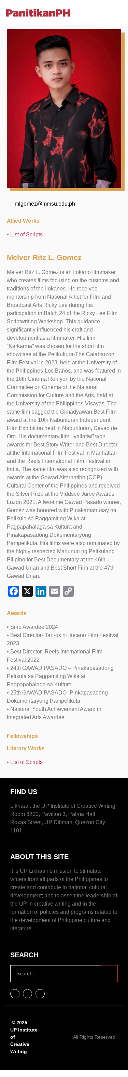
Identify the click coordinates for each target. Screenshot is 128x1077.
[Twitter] (27, 993)
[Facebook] (14, 993)
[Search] (109, 973)
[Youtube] (40, 993)
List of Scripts (26, 234)
